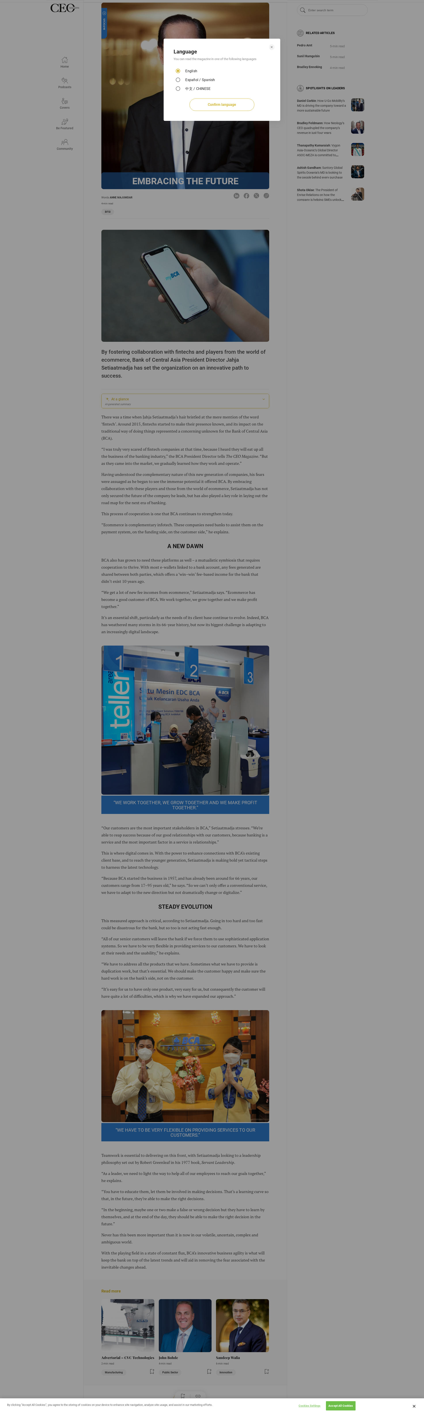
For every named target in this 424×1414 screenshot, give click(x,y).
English (191, 71)
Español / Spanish (200, 80)
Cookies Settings (309, 1405)
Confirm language (222, 105)
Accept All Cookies (340, 1405)
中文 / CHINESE (197, 89)
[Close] (414, 1406)
